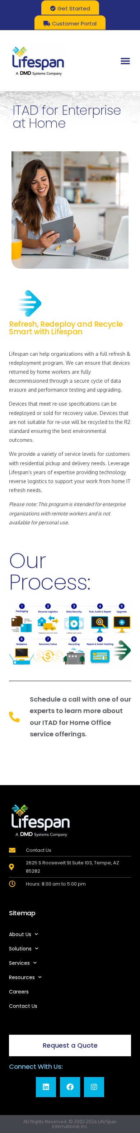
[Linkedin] (46, 1087)
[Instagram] (94, 1087)
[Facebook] (70, 1087)
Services (19, 963)
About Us (20, 934)
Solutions (20, 948)
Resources (22, 977)
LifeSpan (107, 1121)
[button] (125, 60)
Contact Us (23, 1006)
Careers (19, 991)
